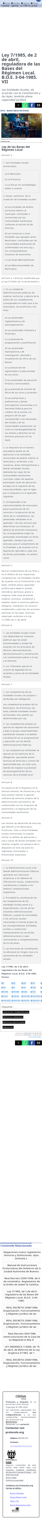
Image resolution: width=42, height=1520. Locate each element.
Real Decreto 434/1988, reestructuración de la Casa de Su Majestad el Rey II (21, 1336)
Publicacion (8, 1027)
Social (7, 3)
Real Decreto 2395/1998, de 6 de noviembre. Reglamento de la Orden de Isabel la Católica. (21, 1281)
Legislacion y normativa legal (16, 1012)
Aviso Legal (11, 1477)
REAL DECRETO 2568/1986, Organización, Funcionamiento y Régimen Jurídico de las (21, 1310)
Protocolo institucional (14, 1022)
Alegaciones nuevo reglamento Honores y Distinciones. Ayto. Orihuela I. (22, 1255)
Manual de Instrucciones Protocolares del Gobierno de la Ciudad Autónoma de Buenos (22, 1268)
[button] (18, 105)
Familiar (16, 3)
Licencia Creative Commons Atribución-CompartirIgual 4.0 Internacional (21, 1472)
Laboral (26, 3)
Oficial (35, 3)
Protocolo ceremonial (13, 1017)
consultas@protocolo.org (21, 1446)
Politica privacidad (14, 1480)
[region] (21, 1070)
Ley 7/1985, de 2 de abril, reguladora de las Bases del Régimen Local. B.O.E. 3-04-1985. (21, 1296)
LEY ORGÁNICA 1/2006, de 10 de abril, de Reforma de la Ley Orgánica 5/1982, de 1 (22, 1349)
